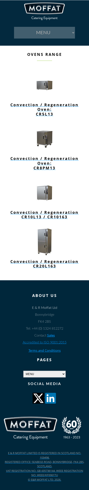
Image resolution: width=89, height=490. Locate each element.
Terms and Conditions (45, 350)
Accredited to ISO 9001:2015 (45, 342)
